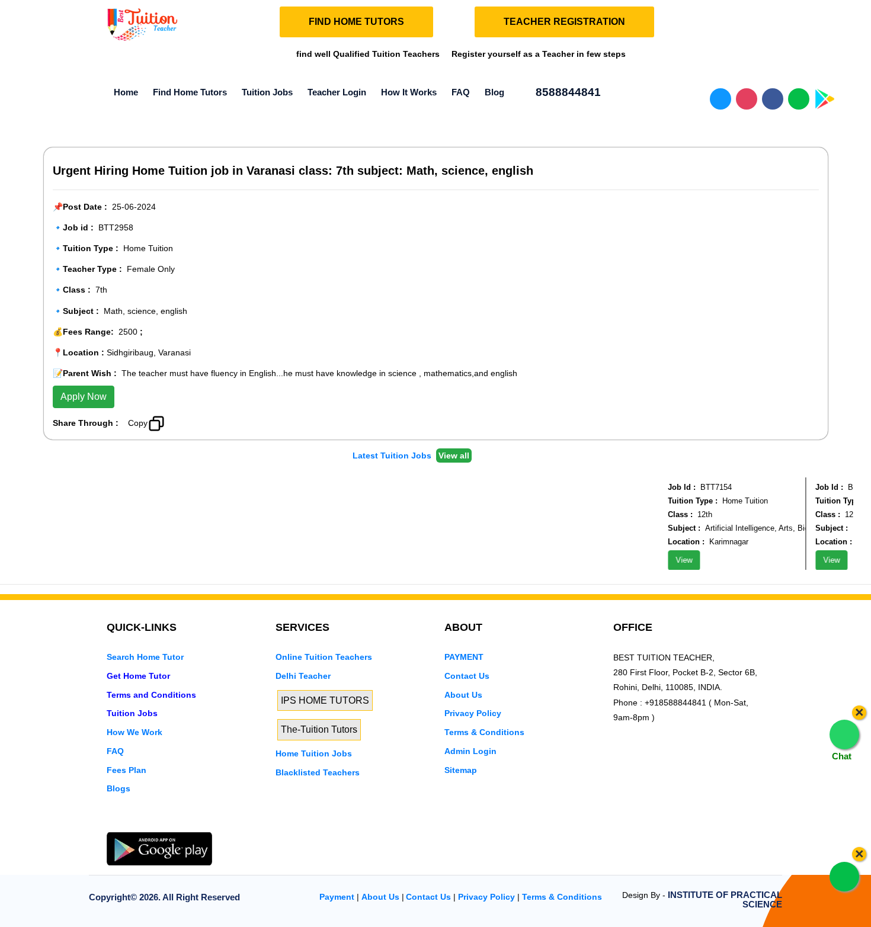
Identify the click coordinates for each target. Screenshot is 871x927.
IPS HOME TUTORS (325, 700)
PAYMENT (463, 657)
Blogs (118, 788)
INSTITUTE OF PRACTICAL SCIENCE (725, 900)
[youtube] (193, 824)
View (677, 560)
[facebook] (153, 824)
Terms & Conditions (484, 732)
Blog (494, 92)
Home (126, 92)
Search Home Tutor (145, 657)
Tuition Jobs (267, 92)
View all (453, 455)
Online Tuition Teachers (324, 657)
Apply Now (83, 397)
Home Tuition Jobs (314, 753)
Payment (336, 897)
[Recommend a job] (181, 422)
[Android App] (159, 848)
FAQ (460, 92)
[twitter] (133, 824)
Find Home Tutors (190, 92)
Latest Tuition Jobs (393, 455)
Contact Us (466, 676)
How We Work (134, 732)
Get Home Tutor (138, 676)
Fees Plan (126, 770)
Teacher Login (337, 92)
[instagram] (173, 824)
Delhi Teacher (303, 676)
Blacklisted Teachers (318, 772)
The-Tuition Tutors (319, 729)
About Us (463, 695)
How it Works (409, 92)
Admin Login (470, 751)
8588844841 (567, 92)
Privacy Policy (472, 713)
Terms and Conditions (151, 695)
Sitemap (460, 770)
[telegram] (113, 824)
